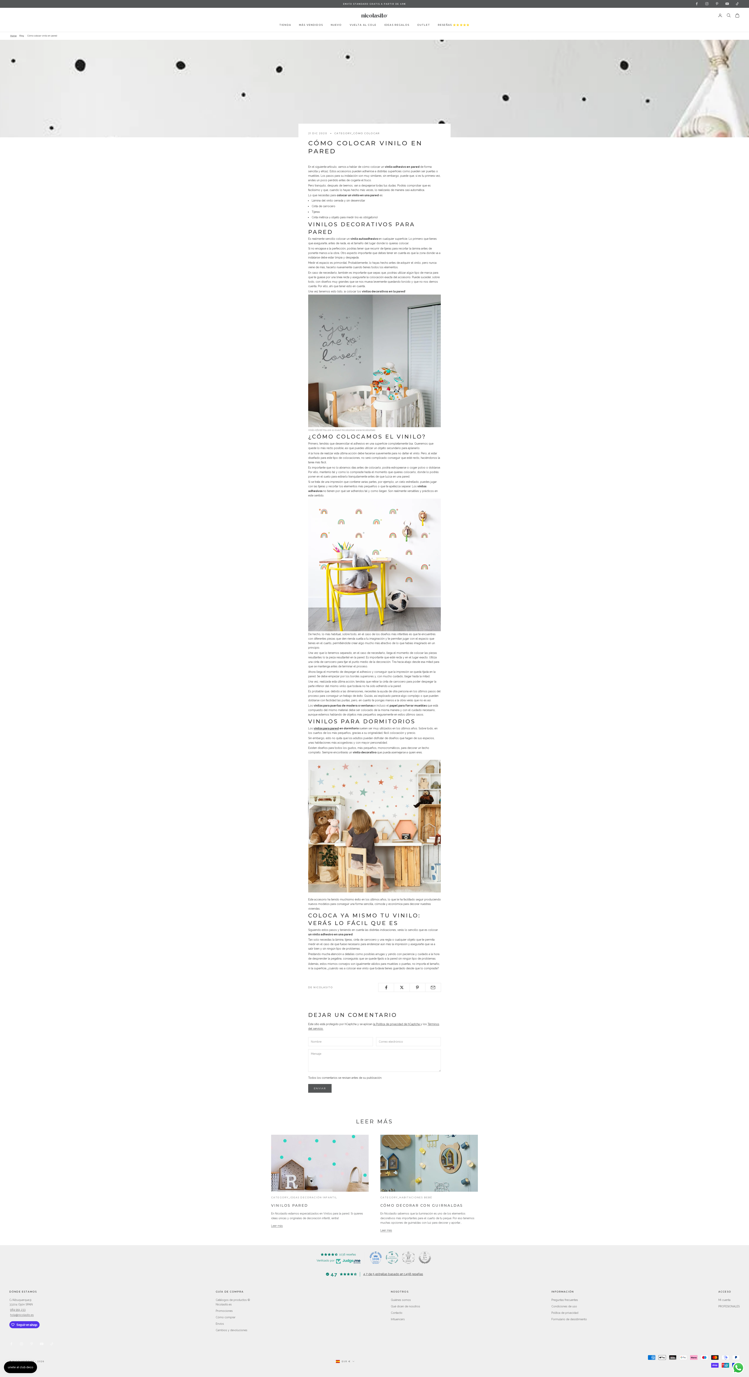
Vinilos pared (289, 1205)
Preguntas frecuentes (564, 1300)
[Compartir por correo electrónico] (433, 987)
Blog (21, 35)
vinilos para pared (326, 728)
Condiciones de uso (564, 1306)
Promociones (224, 1310)
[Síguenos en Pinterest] (717, 4)
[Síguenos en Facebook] (697, 4)
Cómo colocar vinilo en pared (42, 35)
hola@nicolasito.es (22, 1315)
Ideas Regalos (396, 24)
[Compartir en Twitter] (401, 987)
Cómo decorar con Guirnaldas (421, 1205)
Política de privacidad (564, 1312)
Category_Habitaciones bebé (406, 1197)
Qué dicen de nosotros (405, 1306)
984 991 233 (18, 1309)
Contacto (396, 1312)
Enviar (320, 1088)
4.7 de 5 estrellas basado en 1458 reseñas (393, 1274)
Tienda (285, 24)
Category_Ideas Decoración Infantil (304, 1197)
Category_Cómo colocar (357, 133)
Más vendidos (311, 24)
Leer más (277, 1225)
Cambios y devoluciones (231, 1330)
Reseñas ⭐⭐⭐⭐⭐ (454, 24)
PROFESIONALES (729, 1306)
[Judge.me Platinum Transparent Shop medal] (392, 1257)
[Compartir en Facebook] (386, 987)
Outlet (423, 24)
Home (13, 35)
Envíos (220, 1323)
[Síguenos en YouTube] (727, 4)
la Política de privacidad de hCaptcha (397, 1024)
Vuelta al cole (363, 24)
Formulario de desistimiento (569, 1319)
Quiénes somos (401, 1300)
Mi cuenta (724, 1300)
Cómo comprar (225, 1317)
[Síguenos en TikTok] (737, 4)
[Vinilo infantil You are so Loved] (374, 360)
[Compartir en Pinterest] (417, 987)
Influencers (398, 1319)
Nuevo (336, 24)
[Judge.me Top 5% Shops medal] (425, 1257)
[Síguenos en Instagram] (707, 4)
